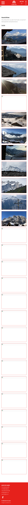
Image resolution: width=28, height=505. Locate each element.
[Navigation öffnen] (3, 2)
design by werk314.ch (6, 502)
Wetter (22, 1)
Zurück (3, 25)
